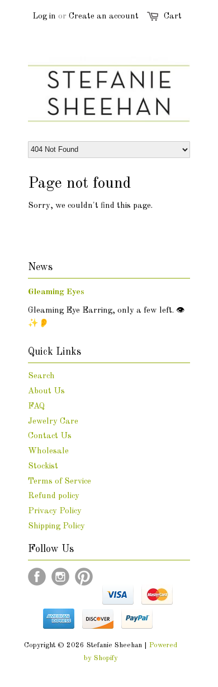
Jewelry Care (53, 421)
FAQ (36, 406)
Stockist (43, 466)
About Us (46, 391)
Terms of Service (59, 481)
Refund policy (53, 496)
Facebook (37, 577)
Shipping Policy (56, 526)
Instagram (60, 577)
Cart (173, 16)
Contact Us (50, 436)
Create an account (104, 16)
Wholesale (48, 451)
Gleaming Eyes (56, 292)
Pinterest (84, 577)
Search (41, 376)
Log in (44, 16)
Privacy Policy (55, 511)
